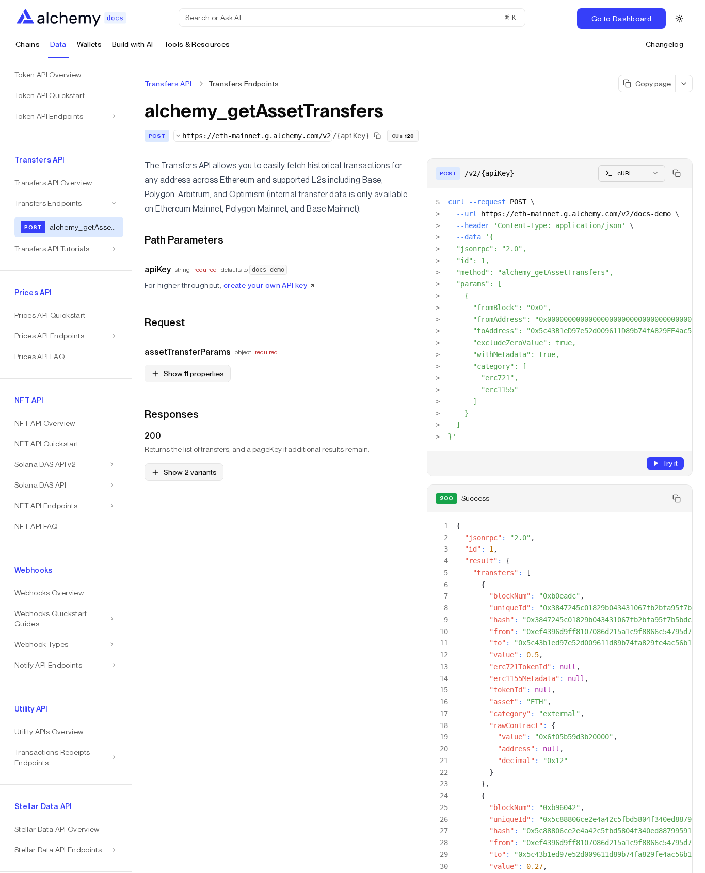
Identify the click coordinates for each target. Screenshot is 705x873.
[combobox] (252, 136)
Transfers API (168, 83)
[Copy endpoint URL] (377, 135)
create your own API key (265, 285)
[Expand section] (112, 464)
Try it (670, 463)
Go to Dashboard (621, 18)
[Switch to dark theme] (679, 18)
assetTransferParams (188, 352)
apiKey (158, 269)
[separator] (132, 465)
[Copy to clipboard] (676, 173)
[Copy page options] (684, 83)
